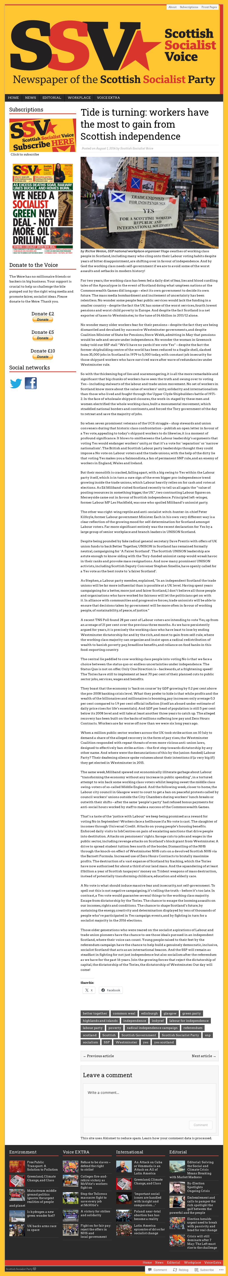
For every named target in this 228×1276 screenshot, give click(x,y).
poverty (114, 1028)
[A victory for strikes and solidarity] (70, 1219)
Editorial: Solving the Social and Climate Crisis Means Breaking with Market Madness (191, 1170)
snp (208, 1035)
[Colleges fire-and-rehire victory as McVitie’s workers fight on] (70, 1184)
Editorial (52, 97)
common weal (124, 1013)
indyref (158, 1020)
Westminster (126, 1042)
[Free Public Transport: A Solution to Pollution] (17, 1169)
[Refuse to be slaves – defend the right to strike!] (70, 1169)
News (30, 97)
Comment (201, 1125)
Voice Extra (108, 97)
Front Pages (209, 7)
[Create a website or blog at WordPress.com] (34, 1269)
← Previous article (98, 1056)
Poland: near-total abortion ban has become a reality (147, 1215)
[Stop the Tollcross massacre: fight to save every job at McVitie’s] (70, 1201)
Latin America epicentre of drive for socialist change (149, 1229)
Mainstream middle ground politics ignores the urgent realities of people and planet (32, 1198)
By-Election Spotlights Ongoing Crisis (198, 1187)
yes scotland (164, 1042)
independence (134, 1020)
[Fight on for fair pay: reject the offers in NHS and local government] (70, 1233)
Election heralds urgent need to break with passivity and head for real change (202, 1224)
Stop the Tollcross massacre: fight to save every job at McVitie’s (94, 1199)
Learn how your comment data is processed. (177, 1138)
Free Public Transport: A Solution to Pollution (42, 1166)
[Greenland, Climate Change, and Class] (17, 1184)
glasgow (170, 1013)
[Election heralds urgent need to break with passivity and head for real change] (177, 1226)
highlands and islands (100, 1020)
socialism (90, 1042)
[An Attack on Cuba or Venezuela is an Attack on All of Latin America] (124, 1169)
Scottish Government (139, 1035)
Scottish (109, 1035)
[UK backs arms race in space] (17, 1233)
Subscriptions (189, 7)
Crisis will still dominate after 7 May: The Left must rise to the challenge (202, 1242)
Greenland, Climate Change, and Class (41, 1178)
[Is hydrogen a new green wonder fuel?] (17, 1219)
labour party (93, 1028)
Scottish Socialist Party (180, 1035)
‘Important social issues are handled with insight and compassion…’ (147, 1199)
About (173, 7)
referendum (192, 1028)
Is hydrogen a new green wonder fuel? (41, 1213)
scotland (90, 1035)
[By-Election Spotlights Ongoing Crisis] (177, 1191)
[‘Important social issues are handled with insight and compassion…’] (124, 1201)
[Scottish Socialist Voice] (114, 49)
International (129, 1152)
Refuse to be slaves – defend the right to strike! (95, 1166)
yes (145, 1042)
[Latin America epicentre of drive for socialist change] (124, 1233)
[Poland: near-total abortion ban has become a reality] (124, 1219)
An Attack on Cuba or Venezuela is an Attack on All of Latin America (148, 1168)
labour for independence (189, 1020)
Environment (23, 1152)
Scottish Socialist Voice (136, 148)
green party (191, 1013)
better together (95, 1013)
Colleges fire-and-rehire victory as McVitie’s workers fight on (94, 1182)
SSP (107, 1042)
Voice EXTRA (76, 1152)
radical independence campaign (152, 1028)
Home (13, 97)
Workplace (79, 97)
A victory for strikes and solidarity (95, 1213)
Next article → (204, 1056)
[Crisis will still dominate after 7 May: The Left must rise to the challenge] (177, 1244)
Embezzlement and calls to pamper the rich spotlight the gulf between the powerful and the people (192, 1205)
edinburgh (149, 1013)
